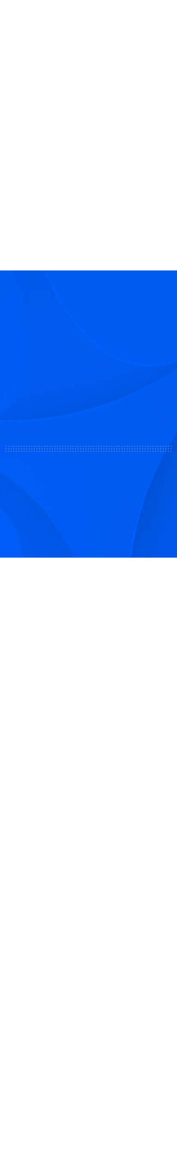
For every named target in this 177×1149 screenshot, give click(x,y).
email (33, 97)
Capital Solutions (34, 850)
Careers (19, 961)
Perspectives (27, 980)
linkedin (63, 97)
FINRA (75, 777)
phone (48, 97)
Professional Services (41, 869)
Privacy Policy (88, 1101)
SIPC (91, 777)
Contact (19, 942)
